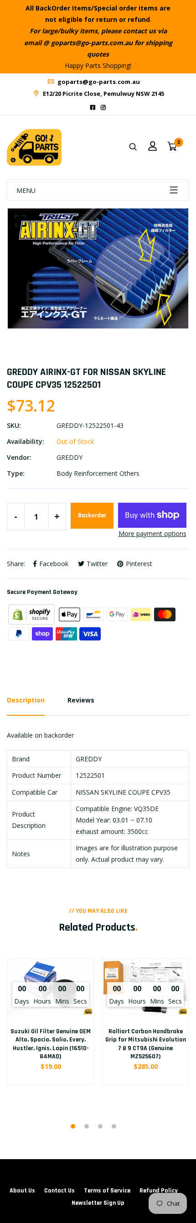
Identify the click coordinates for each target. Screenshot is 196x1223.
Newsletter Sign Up (98, 1203)
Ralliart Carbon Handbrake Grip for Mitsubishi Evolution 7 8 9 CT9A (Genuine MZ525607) (145, 1044)
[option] (98, 268)
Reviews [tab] (80, 700)
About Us (22, 1191)
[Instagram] (103, 107)
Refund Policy (158, 1191)
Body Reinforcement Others (98, 473)
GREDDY (70, 457)
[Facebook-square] (92, 107)
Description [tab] (26, 700)
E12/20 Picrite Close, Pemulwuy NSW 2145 (102, 93)
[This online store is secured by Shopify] (32, 613)
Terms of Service (107, 1191)
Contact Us (59, 1191)
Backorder (92, 515)
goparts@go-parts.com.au (98, 82)
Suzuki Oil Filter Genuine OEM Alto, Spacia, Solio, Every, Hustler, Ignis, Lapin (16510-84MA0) (50, 1044)
